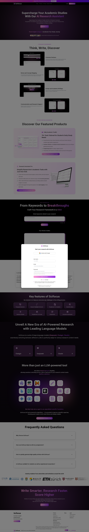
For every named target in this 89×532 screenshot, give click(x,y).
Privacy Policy (48, 286)
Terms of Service (41, 286)
